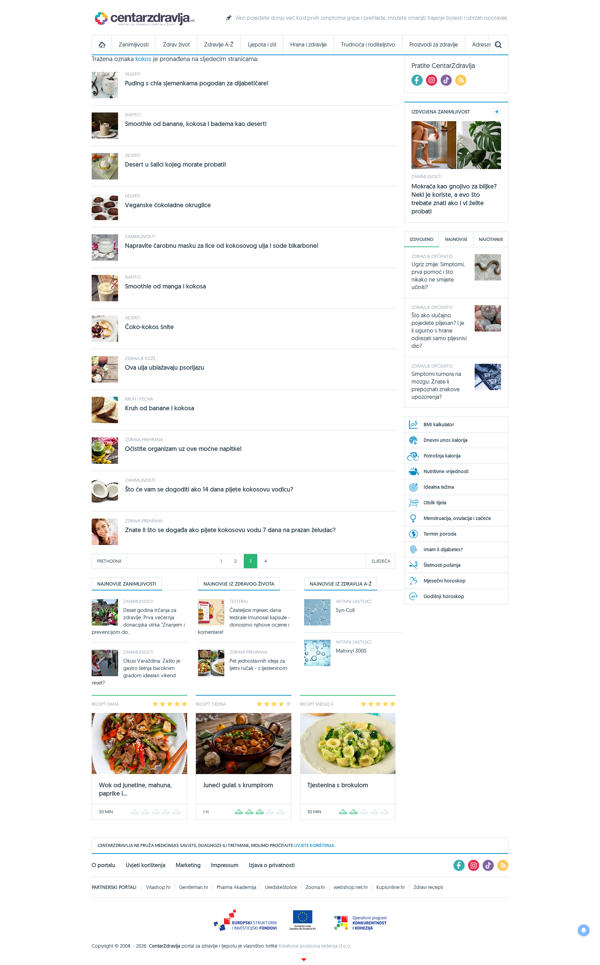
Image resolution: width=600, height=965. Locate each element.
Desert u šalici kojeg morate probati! (175, 164)
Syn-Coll (345, 610)
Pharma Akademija (236, 887)
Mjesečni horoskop (445, 581)
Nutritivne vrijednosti (446, 471)
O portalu (103, 865)
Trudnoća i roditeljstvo (368, 44)
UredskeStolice (281, 887)
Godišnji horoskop (444, 596)
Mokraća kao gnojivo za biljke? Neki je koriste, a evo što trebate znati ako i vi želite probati (454, 198)
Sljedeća (381, 561)
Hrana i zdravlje (308, 44)
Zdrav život (176, 44)
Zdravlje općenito (431, 256)
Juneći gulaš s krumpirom (238, 785)
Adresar (481, 44)
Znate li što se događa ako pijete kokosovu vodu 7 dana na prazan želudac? (230, 530)
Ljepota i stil (262, 44)
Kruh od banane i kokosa (159, 408)
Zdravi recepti (428, 887)
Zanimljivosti (134, 44)
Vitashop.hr (158, 887)
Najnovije (456, 239)
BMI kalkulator (439, 424)
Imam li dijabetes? (443, 549)
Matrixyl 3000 (351, 650)
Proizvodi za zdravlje (433, 44)
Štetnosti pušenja (442, 565)
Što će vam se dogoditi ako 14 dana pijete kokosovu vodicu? (209, 489)
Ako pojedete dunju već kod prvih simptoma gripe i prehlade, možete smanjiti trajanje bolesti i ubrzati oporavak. (372, 17)
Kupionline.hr (390, 887)
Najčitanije (491, 239)
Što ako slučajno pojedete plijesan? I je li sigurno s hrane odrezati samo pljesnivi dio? (439, 330)
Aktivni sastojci (354, 601)
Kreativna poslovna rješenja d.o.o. (315, 946)
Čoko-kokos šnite (149, 327)
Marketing (188, 865)
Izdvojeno (421, 239)
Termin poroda (440, 534)
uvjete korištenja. (314, 845)
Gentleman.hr (193, 887)
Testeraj (239, 601)
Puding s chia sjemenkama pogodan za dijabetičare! (196, 83)
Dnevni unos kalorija (445, 440)
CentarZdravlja (144, 18)
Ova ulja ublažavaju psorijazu (164, 367)
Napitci (133, 114)
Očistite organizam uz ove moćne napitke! (183, 449)
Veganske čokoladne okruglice (168, 205)
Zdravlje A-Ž (219, 44)
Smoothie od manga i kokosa (165, 286)
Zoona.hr (315, 887)
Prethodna (109, 561)
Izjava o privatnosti (272, 865)
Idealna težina (439, 487)
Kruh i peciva (139, 399)
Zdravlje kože (140, 358)
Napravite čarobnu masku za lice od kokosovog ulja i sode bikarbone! (221, 246)
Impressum (225, 865)
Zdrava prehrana (144, 439)
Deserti (132, 74)
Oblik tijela (435, 503)
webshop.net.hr (351, 887)
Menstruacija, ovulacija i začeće (457, 518)
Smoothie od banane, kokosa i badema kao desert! (196, 124)
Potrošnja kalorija (442, 456)
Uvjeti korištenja (145, 865)
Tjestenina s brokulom (337, 785)
